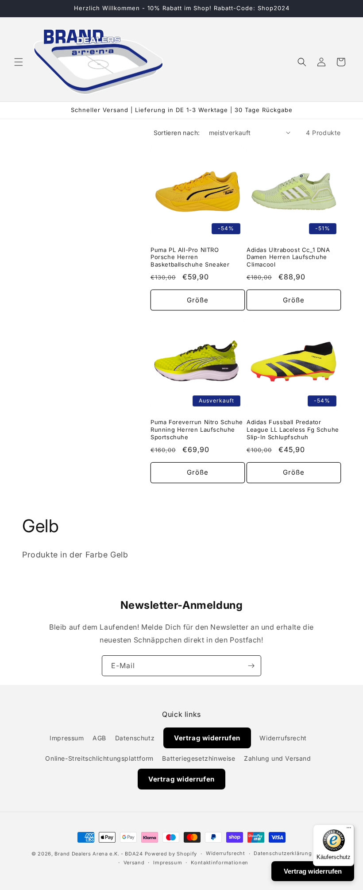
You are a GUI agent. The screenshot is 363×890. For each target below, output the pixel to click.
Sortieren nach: (177, 132)
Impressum (67, 738)
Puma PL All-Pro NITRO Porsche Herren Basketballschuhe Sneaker (190, 257)
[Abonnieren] (251, 665)
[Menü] (349, 829)
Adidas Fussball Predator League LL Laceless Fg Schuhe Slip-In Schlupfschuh (293, 429)
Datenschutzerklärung (283, 853)
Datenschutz (135, 738)
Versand (134, 862)
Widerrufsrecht (282, 738)
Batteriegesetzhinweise (198, 758)
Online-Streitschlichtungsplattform (99, 758)
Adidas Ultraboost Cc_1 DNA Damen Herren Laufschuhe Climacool (288, 257)
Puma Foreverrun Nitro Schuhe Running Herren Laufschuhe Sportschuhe (197, 429)
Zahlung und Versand (277, 758)
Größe (198, 300)
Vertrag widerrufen (207, 738)
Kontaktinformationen (219, 862)
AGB (99, 738)
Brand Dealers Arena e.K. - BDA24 (98, 854)
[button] (18, 62)
